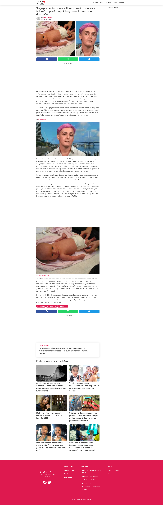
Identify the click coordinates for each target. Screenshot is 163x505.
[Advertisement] (68, 76)
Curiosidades (98, 3)
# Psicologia (51, 306)
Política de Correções (90, 476)
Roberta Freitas (47, 17)
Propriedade (86, 483)
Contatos (67, 474)
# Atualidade (63, 306)
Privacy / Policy (113, 470)
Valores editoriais (88, 480)
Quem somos (69, 470)
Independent (42, 119)
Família (108, 3)
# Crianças (41, 306)
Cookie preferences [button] (115, 474)
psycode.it (68, 477)
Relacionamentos (120, 3)
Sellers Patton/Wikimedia (42, 275)
